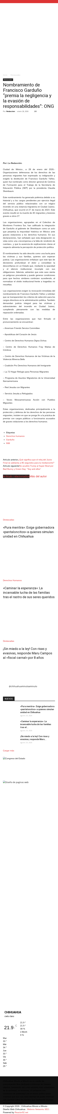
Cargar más (8, 750)
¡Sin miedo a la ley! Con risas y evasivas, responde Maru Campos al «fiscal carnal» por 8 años (27, 653)
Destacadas (15, 75)
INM (8, 443)
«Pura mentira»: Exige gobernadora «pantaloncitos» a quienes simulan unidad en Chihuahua (28, 532)
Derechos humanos (15, 436)
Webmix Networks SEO (38, 1109)
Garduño (10, 439)
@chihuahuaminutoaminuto (23, 686)
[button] (54, 7)
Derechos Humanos (12, 580)
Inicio (5, 75)
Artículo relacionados (16, 476)
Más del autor (38, 476)
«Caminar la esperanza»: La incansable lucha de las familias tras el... (35, 724)
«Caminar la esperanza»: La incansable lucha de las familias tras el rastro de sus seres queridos (29, 592)
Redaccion (10, 111)
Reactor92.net (21, 1112)
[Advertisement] (29, 41)
